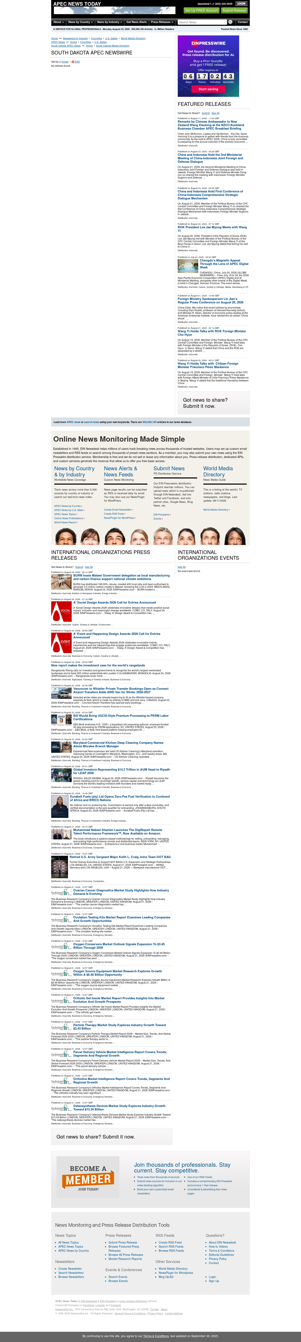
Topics (73, 42)
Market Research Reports (125, 1259)
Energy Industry (109, 593)
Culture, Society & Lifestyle (211, 287)
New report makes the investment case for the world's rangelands (98, 665)
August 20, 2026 (199, 360)
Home (54, 38)
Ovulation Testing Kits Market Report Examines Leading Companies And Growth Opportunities (121, 919)
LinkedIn (100, 1305)
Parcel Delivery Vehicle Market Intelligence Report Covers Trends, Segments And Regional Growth (120, 1054)
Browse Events (118, 1281)
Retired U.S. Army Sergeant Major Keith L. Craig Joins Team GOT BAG (120, 857)
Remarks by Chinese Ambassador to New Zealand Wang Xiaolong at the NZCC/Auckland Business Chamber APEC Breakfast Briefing (211, 125)
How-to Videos (218, 1246)
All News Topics (68, 1242)
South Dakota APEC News (66, 45)
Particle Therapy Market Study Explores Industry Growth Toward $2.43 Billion (119, 1027)
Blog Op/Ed (166, 1277)
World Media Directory (133, 38)
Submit (206, 113)
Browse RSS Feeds (171, 1250)
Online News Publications (68, 518)
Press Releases (161, 22)
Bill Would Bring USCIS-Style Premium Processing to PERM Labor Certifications (121, 717)
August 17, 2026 (199, 118)
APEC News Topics (65, 514)
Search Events (118, 1277)
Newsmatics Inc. (64, 1309)
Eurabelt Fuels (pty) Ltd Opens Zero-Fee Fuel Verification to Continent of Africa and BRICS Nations (120, 798)
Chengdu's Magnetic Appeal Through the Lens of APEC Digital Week (224, 263)
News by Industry (108, 22)
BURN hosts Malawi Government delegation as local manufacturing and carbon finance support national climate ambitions (121, 577)
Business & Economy (82, 656)
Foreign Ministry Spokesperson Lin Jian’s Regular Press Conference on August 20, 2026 (210, 300)
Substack (116, 1305)
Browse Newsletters (71, 1277)
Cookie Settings (174, 1313)
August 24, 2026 (72, 572)
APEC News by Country (67, 506)
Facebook (88, 1305)
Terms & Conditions (221, 1250)
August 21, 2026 (199, 295)
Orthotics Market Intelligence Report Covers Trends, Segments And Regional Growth (121, 1080)
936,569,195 (137, 29)
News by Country (79, 22)
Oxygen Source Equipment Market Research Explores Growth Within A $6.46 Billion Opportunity (117, 973)
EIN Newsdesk (89, 1301)
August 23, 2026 (199, 151)
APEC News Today (77, 3)
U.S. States (111, 38)
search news (91, 422)
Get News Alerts (137, 22)
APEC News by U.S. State (68, 510)
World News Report (65, 522)
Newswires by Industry (75, 38)
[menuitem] (77, 1246)
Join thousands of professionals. (175, 1164)
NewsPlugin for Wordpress (176, 1273)
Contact (243, 22)
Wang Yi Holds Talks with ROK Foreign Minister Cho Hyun (212, 333)
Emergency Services (102, 908)
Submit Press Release (123, 1242)
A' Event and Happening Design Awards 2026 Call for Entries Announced (116, 635)
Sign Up (214, 1281)
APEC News (58, 42)
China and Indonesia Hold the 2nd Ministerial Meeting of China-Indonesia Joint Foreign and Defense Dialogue (210, 158)
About (57, 22)
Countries (96, 38)
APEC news (73, 422)
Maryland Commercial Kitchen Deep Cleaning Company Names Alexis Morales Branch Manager (118, 744)
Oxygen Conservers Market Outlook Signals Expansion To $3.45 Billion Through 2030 (119, 946)
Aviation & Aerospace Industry (86, 593)
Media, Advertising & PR (236, 287)
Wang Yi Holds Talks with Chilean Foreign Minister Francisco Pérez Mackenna (208, 365)
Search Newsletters (71, 1273)
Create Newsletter (70, 1268)
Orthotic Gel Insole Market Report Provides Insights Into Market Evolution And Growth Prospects (118, 1000)
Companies (98, 847)
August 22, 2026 (199, 224)
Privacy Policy (218, 1259)
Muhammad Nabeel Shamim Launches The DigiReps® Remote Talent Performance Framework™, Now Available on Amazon (117, 831)
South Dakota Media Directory (112, 45)
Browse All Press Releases (126, 1255)
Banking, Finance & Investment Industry (91, 706)
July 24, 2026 (197, 257)
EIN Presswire (161, 514)
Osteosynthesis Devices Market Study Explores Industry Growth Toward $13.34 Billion (119, 1107)
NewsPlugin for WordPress (119, 517)
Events (157, 518)
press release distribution (133, 1301)
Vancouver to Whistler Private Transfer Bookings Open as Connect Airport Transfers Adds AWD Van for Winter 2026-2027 (121, 690)
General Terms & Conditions (130, 1313)
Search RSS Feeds (171, 1246)
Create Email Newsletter (117, 509)
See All (216, 113)
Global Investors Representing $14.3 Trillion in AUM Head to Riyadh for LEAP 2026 (121, 771)
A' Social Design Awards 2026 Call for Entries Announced (114, 602)
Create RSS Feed (114, 513)
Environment (105, 624)
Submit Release (234, 10)
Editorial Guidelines (221, 1255)
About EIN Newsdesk (222, 1242)
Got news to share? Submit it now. (205, 402)
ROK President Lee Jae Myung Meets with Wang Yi (212, 229)
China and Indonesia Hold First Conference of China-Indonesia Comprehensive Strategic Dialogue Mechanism (210, 194)
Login (212, 1277)
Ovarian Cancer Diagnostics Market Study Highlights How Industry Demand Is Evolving (121, 892)
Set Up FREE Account (201, 10)
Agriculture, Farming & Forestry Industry (90, 679)
